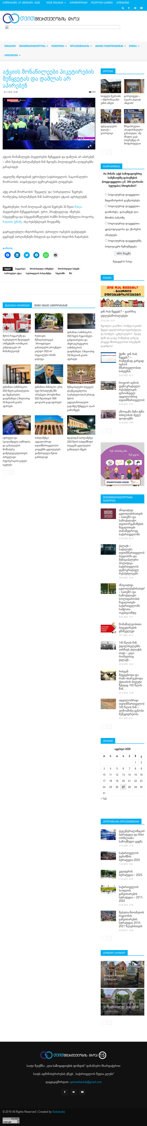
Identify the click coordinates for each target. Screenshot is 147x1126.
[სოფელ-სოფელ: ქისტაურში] (122, 1002)
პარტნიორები (78, 2)
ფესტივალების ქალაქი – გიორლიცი (109, 130)
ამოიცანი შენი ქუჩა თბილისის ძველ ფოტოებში (131, 415)
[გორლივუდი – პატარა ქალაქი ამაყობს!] (134, 86)
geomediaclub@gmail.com (86, 1082)
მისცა (78, 207)
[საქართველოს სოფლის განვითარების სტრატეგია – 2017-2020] (108, 889)
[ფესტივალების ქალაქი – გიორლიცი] (111, 116)
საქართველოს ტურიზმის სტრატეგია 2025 (129, 856)
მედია (133, 46)
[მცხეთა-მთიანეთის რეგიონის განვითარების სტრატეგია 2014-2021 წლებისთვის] (108, 916)
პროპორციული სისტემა (68, 268)
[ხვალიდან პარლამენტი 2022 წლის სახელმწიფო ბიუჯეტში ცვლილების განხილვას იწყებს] (81, 425)
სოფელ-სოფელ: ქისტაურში (121, 1007)
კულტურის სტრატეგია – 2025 (130, 873)
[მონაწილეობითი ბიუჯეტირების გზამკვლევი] (108, 628)
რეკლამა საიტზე (102, 2)
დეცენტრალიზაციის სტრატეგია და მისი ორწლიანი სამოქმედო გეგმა (132, 836)
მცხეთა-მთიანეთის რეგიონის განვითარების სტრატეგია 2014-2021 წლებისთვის (131, 919)
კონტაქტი (122, 2)
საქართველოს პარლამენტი (38, 273)
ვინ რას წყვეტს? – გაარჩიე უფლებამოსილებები (118, 313)
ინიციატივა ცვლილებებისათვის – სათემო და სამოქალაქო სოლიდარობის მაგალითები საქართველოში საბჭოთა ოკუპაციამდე (132, 599)
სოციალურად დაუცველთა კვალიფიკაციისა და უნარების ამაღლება (123, 229)
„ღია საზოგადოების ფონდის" (65, 1066)
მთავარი (10, 46)
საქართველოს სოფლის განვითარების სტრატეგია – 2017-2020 (131, 894)
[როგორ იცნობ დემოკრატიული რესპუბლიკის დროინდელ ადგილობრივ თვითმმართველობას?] (108, 385)
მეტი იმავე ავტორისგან (50, 305)
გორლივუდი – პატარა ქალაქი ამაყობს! (132, 100)
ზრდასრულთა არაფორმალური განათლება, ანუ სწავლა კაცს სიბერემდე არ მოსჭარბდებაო (133, 135)
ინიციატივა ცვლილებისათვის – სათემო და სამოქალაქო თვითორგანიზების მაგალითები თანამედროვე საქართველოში (131, 522)
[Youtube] (141, 8)
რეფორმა (57, 46)
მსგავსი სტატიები (17, 305)
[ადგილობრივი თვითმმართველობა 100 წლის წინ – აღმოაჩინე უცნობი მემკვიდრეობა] (108, 704)
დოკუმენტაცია (79, 46)
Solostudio (58, 1112)
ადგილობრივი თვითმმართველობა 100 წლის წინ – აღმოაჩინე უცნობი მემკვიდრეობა (132, 707)
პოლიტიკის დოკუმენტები (121, 821)
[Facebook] (129, 8)
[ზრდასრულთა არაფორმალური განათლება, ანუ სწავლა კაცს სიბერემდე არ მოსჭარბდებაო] (134, 116)
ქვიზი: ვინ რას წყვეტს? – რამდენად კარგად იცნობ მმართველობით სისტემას (131, 362)
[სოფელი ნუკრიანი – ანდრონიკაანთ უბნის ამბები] (111, 86)
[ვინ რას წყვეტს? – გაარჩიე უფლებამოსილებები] (122, 296)
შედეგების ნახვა (122, 261)
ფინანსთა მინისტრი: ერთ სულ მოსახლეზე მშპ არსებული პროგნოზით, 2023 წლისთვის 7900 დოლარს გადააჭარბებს (48, 394)
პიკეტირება (20, 268)
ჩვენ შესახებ (55, 2)
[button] (123, 8)
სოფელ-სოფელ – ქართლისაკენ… (115, 977)
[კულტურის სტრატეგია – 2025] (108, 874)
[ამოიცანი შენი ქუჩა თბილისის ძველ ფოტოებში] (108, 414)
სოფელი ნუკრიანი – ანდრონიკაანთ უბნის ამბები (111, 100)
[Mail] (135, 8)
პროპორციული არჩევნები (42, 268)
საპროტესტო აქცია (13, 273)
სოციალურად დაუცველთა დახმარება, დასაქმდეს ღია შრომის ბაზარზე (122, 212)
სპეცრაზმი (60, 273)
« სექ (104, 798)
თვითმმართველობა (32, 46)
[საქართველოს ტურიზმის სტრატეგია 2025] (108, 855)
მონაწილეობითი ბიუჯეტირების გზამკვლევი (130, 627)
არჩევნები (11, 55)
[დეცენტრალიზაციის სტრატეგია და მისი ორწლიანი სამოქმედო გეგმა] (108, 834)
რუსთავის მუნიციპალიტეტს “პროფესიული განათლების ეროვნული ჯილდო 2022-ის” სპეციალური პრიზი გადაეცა (48, 347)
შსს (70, 273)
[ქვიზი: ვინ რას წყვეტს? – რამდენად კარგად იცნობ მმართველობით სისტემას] (108, 357)
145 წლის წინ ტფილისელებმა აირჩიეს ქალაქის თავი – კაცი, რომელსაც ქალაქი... (130, 651)
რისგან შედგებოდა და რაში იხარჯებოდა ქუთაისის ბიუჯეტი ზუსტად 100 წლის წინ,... (131, 680)
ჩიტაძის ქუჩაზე (12, 222)
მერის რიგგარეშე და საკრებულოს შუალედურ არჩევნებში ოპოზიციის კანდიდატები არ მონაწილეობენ (16, 343)
